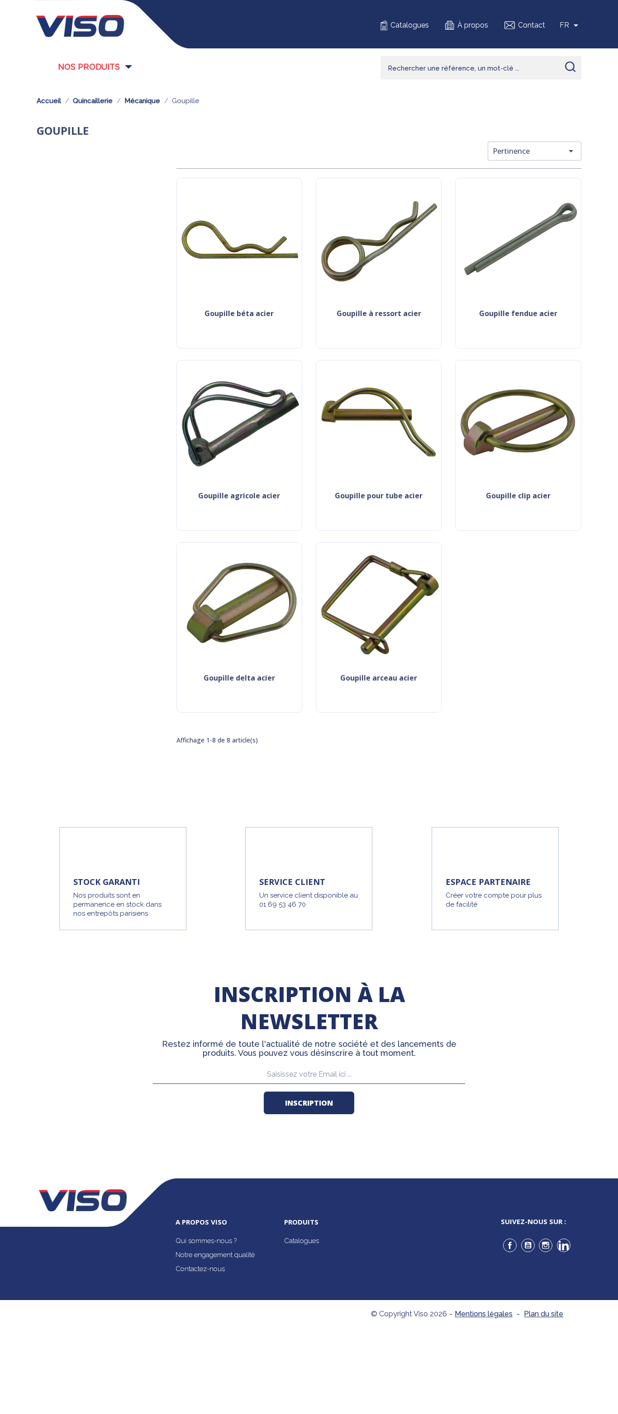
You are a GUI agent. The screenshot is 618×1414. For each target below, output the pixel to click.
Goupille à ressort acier (379, 314)
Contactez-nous (200, 1269)
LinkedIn (564, 1245)
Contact (531, 25)
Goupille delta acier (239, 678)
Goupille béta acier (239, 314)
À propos (472, 25)
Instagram (545, 1245)
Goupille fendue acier (518, 314)
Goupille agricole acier (239, 496)
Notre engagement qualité (215, 1255)
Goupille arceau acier (378, 678)
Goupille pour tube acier (379, 496)
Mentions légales (484, 1314)
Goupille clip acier (518, 496)
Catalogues (409, 25)
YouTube (528, 1245)
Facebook (510, 1245)
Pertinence (534, 151)
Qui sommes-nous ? (206, 1241)
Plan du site (543, 1314)
